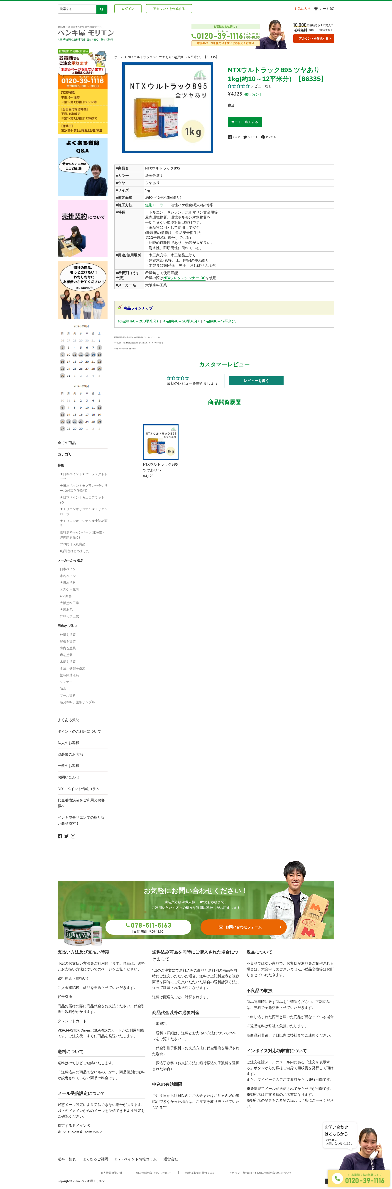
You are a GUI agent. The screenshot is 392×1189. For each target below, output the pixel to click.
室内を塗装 (68, 648)
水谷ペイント (69, 576)
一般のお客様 (68, 766)
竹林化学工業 (69, 616)
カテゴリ (65, 454)
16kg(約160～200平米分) (138, 321)
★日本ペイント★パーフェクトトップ (84, 476)
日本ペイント (69, 569)
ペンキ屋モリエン (93, 1181)
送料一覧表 (67, 1159)
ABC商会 (66, 596)
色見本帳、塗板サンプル (77, 702)
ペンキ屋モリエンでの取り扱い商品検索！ (81, 820)
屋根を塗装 (68, 641)
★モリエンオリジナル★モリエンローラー (84, 511)
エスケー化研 (69, 589)
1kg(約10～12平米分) (220, 321)
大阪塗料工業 (69, 603)
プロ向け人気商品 (72, 544)
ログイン (128, 9)
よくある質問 (68, 720)
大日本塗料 (68, 583)
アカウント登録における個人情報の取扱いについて (260, 1172)
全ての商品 (67, 443)
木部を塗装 (68, 661)
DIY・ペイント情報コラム (79, 789)
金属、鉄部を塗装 (72, 668)
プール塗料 (68, 695)
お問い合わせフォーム (243, 927)
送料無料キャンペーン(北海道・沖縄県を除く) (82, 535)
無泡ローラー (156, 205)
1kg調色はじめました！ (76, 551)
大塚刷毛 (66, 610)
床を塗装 (66, 655)
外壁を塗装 (68, 634)
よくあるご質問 (95, 1159)
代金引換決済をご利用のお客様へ (81, 803)
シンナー (66, 682)
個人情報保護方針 (111, 1172)
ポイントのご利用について (79, 731)
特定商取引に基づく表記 (200, 1172)
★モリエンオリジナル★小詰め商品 (84, 523)
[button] (239, 86)
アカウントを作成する (169, 9)
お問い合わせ (68, 777)
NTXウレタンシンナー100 (184, 278)
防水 (63, 688)
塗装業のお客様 (70, 754)
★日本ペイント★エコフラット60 (82, 500)
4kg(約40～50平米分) (181, 321)
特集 (61, 465)
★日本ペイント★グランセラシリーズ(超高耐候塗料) (84, 488)
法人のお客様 (68, 743)
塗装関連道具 (69, 675)
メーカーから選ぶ (70, 560)
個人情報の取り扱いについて (154, 1172)
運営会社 (171, 1159)
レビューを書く (256, 380)
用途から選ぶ (67, 626)
